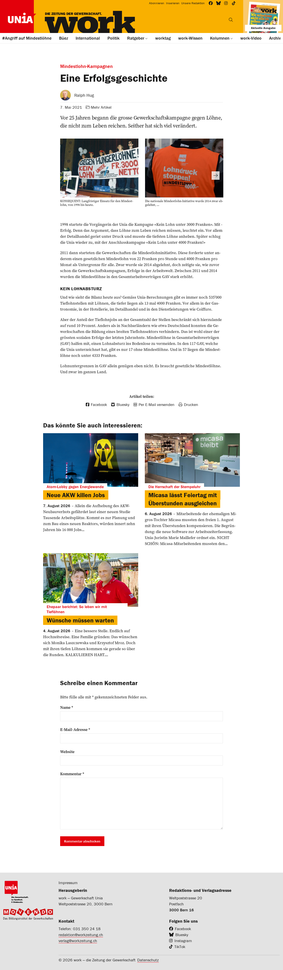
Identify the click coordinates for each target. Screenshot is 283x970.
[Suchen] (231, 19)
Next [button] (216, 175)
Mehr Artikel (101, 107)
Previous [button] (67, 175)
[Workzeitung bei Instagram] (226, 3)
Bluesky (181, 934)
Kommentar (72, 774)
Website (67, 752)
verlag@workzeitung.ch (78, 940)
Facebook (183, 928)
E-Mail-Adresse (75, 730)
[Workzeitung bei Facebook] (210, 3)
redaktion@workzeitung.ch (81, 934)
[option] (99, 174)
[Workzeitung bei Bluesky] (218, 3)
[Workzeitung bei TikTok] (233, 3)
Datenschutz (148, 959)
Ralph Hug (84, 95)
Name (66, 707)
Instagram (183, 940)
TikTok (179, 946)
